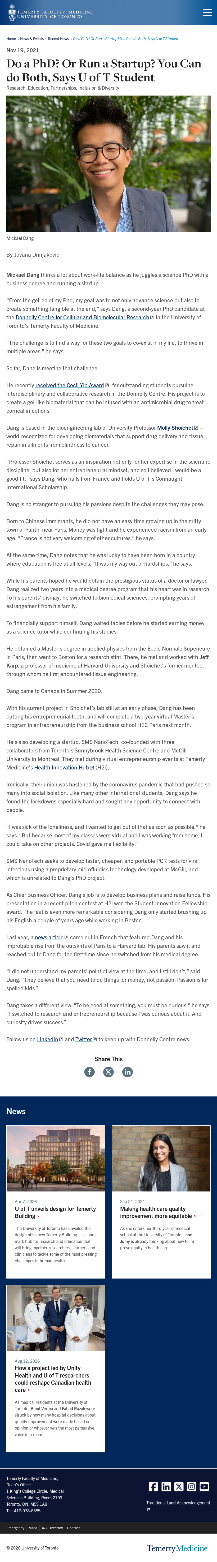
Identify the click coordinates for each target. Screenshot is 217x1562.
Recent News (58, 38)
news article (49, 936)
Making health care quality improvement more (156, 1212)
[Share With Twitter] (108, 1072)
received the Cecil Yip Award (69, 384)
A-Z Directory (52, 1527)
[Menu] (207, 13)
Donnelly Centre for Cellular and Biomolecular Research (82, 316)
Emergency (15, 1527)
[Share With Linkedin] (125, 1072)
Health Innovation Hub (61, 767)
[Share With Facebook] (91, 1072)
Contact (73, 1527)
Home (11, 38)
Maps (33, 1527)
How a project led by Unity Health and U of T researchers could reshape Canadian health (53, 1378)
